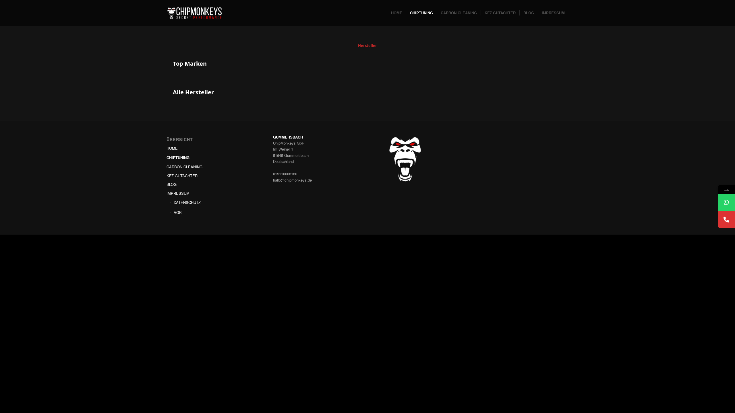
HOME (172, 148)
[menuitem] (396, 13)
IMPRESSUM (178, 193)
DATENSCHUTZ (187, 202)
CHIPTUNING (178, 157)
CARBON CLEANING (184, 167)
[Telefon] (726, 219)
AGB (178, 212)
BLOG (172, 184)
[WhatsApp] (726, 202)
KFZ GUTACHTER (182, 175)
